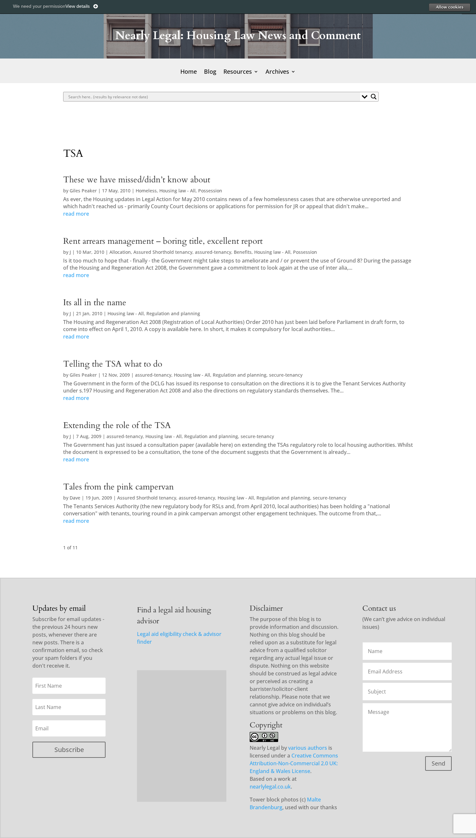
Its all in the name (94, 302)
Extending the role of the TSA (117, 425)
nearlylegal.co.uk (270, 786)
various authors (307, 747)
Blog (210, 72)
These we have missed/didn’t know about (136, 179)
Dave (75, 498)
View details (77, 6)
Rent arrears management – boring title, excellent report (163, 241)
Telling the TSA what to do (112, 364)
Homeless (146, 191)
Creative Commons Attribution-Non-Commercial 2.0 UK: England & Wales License (294, 763)
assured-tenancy (213, 252)
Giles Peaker (83, 191)
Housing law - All (177, 191)
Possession (210, 191)
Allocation (120, 252)
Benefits (243, 252)
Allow (449, 7)
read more (76, 213)
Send (438, 763)
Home (188, 72)
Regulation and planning (173, 313)
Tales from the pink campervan (118, 486)
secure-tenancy (285, 375)
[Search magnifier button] (373, 96)
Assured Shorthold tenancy (162, 252)
